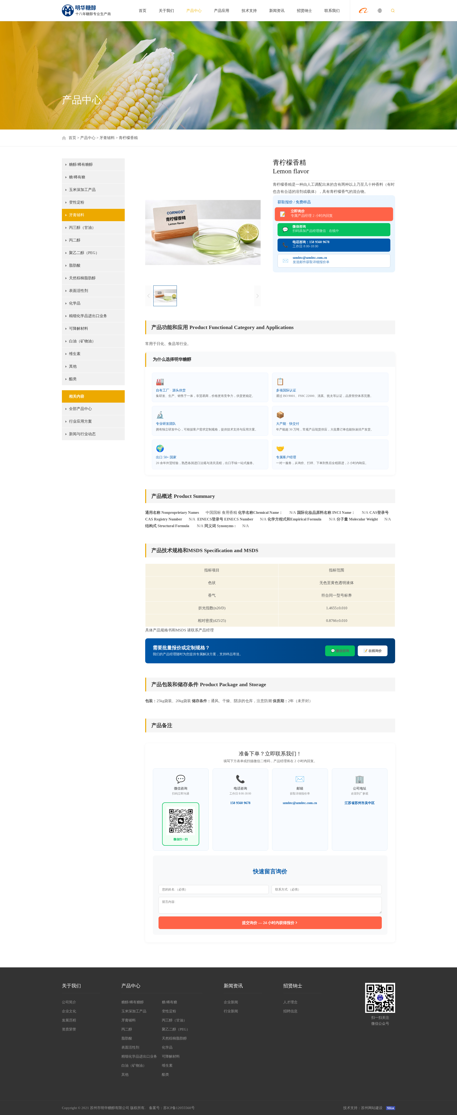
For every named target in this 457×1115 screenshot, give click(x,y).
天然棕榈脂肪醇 (82, 278)
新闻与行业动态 (82, 434)
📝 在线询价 (372, 651)
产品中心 (194, 11)
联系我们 (332, 11)
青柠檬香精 (128, 138)
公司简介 (69, 1002)
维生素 (74, 354)
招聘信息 (290, 1011)
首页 (142, 11)
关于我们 (166, 11)
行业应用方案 (80, 421)
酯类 (73, 379)
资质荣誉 (69, 1029)
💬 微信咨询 (340, 651)
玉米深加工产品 (82, 190)
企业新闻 (231, 1002)
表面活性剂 (78, 291)
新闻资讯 (276, 11)
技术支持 (249, 11)
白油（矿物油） (82, 341)
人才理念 (290, 1002)
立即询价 (312, 213)
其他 (73, 366)
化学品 (74, 303)
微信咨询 (316, 229)
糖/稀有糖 (77, 177)
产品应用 (221, 11)
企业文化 (69, 1011)
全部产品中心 (80, 409)
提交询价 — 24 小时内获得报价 (268, 923)
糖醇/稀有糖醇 (81, 164)
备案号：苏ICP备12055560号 (172, 1108)
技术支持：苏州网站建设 (362, 1108)
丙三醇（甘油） (82, 227)
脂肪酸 (74, 265)
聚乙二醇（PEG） (84, 253)
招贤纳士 (304, 11)
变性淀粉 (76, 202)
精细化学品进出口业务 (88, 316)
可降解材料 (78, 328)
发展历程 (69, 1020)
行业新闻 (231, 1011)
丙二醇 (74, 240)
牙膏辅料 (107, 138)
